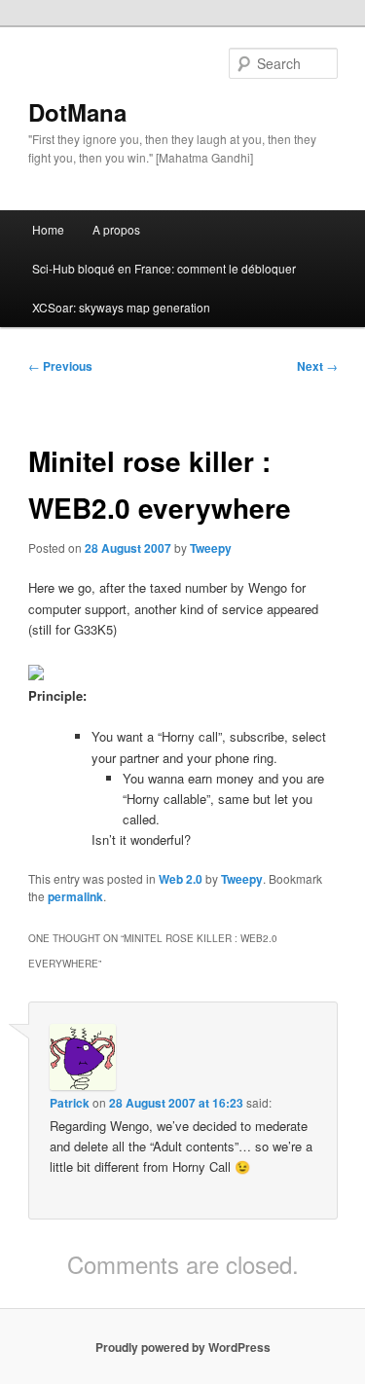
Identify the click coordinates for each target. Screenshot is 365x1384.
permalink (75, 896)
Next (317, 366)
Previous (60, 366)
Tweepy (211, 548)
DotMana (77, 111)
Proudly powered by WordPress (183, 1347)
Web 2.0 (180, 879)
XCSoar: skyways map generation (121, 307)
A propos (116, 229)
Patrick (70, 1102)
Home (48, 229)
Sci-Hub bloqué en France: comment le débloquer (164, 268)
